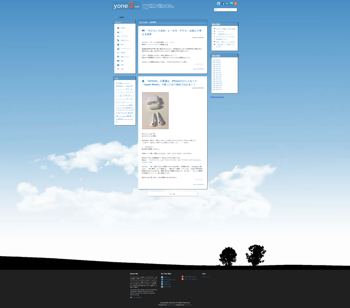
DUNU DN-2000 (170, 160)
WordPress (170, 305)
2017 (218, 66)
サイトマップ (205, 277)
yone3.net (188, 305)
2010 (218, 81)
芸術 (124, 119)
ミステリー (128, 102)
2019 (218, 62)
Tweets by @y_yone (217, 97)
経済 (129, 116)
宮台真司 (120, 110)
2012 (218, 77)
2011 (218, 79)
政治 (123, 113)
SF (131, 86)
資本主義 (128, 119)
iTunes (124, 86)
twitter (117, 89)
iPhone (119, 86)
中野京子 (123, 105)
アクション (122, 89)
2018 (218, 64)
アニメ (129, 89)
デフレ (117, 96)
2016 (218, 68)
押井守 (120, 113)
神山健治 (124, 116)
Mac (128, 86)
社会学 (120, 116)
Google (119, 83)
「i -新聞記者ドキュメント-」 (225, 34)
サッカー (130, 92)
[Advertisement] (224, 127)
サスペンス (123, 92)
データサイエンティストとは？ (225, 37)
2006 (218, 89)
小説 (127, 110)
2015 (218, 71)
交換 (127, 105)
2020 (218, 60)
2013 (218, 75)
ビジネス (124, 95)
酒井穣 (131, 119)
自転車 (120, 119)
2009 (218, 83)
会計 (118, 108)
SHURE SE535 (154, 160)
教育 (126, 113)
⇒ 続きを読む (199, 64)
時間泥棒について (221, 39)
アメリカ (118, 92)
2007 (218, 87)
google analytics (126, 83)
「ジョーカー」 (221, 31)
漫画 (129, 113)
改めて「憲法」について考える (225, 42)
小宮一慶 (124, 110)
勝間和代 (129, 108)
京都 (130, 105)
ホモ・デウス (169, 42)
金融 (117, 121)
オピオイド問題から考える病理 (225, 29)
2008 (218, 85)
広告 (130, 110)
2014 (218, 73)
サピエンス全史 (153, 44)
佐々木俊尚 (123, 108)
